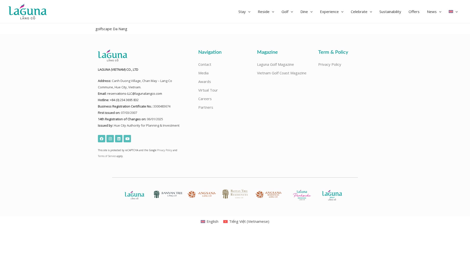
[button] (244, 11)
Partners (205, 107)
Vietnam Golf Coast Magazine (281, 72)
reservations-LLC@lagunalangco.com (134, 93)
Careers (205, 98)
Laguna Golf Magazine (275, 64)
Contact (204, 64)
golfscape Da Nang (111, 28)
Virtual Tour (208, 90)
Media (203, 72)
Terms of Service (107, 156)
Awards (204, 81)
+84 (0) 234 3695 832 (124, 100)
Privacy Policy (164, 150)
